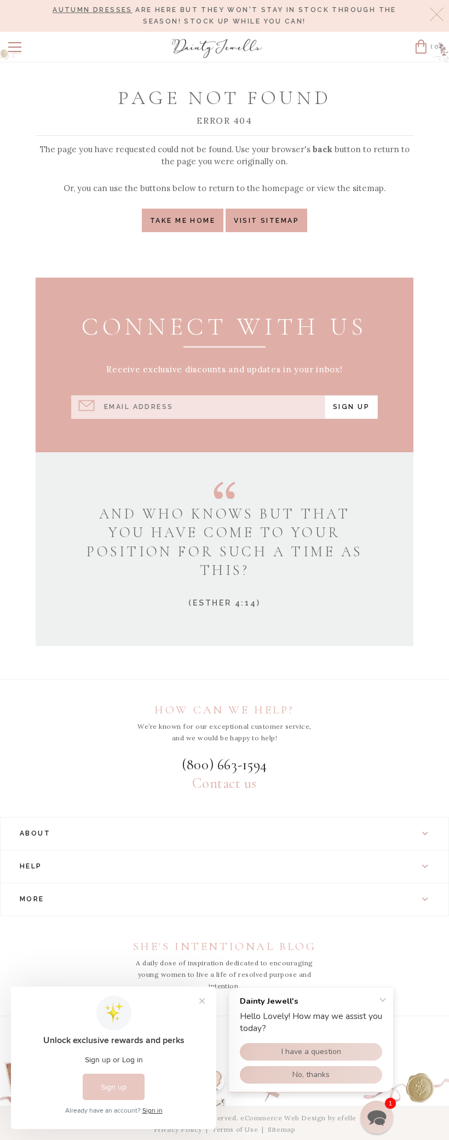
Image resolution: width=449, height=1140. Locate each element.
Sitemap (281, 1129)
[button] (15, 47)
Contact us (224, 783)
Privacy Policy (178, 1129)
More (32, 899)
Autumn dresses (93, 10)
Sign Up (351, 406)
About (35, 833)
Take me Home (182, 220)
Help (31, 866)
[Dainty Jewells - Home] (217, 48)
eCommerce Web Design (283, 1118)
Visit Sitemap (266, 220)
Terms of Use (235, 1129)
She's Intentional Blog (224, 946)
